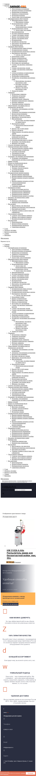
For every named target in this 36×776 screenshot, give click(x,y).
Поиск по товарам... (8, 490)
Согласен (30, 773)
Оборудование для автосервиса (9, 480)
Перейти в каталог (10, 604)
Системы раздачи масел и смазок (24, 480)
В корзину (17, 562)
